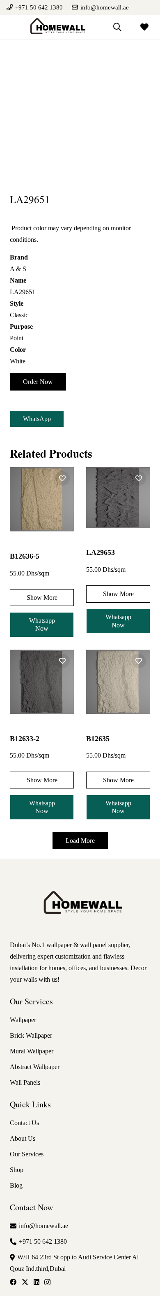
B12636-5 (24, 556)
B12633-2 (24, 739)
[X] (25, 1282)
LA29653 (100, 552)
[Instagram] (47, 1282)
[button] (117, 27)
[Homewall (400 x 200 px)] (56, 27)
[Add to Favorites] (62, 478)
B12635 (98, 739)
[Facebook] (13, 1282)
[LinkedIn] (36, 1282)
